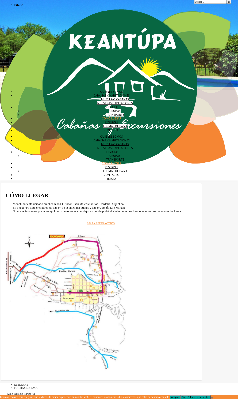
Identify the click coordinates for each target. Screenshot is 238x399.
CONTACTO (111, 130)
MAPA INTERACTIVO (101, 223)
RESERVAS (111, 122)
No (183, 397)
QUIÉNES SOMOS (111, 92)
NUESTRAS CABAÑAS (115, 99)
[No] (212, 397)
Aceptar (175, 397)
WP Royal (29, 393)
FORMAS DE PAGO (115, 126)
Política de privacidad (198, 397)
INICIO (18, 5)
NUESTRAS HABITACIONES (115, 103)
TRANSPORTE (115, 115)
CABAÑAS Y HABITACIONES (112, 95)
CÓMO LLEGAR (111, 118)
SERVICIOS (111, 107)
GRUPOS (115, 111)
